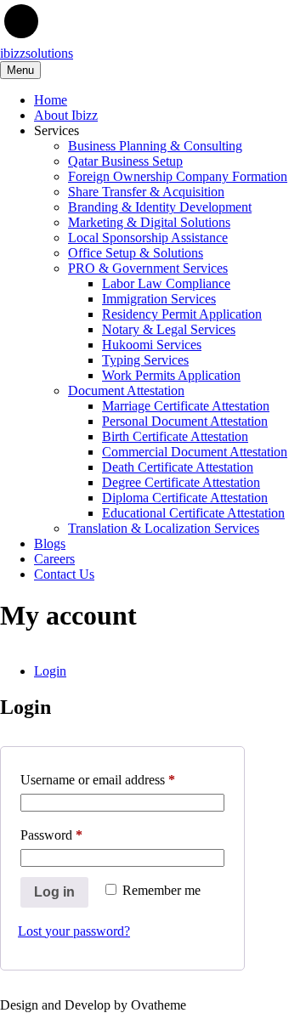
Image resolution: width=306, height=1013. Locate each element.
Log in (54, 892)
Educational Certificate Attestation (193, 513)
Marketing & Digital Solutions (149, 222)
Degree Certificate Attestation (181, 482)
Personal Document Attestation (185, 421)
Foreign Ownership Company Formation (177, 176)
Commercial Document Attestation (194, 451)
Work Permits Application (171, 375)
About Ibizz (66, 115)
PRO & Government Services (148, 268)
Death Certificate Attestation (177, 467)
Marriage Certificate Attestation (185, 406)
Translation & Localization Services (163, 528)
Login (50, 671)
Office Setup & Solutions (135, 253)
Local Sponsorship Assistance (148, 237)
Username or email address (122, 779)
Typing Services (145, 360)
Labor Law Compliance (166, 283)
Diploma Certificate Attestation (185, 497)
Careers (54, 559)
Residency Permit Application (182, 314)
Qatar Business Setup (125, 161)
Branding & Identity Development (160, 207)
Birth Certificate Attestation (175, 436)
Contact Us (64, 574)
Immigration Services (159, 298)
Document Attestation (126, 390)
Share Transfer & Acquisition (146, 191)
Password (75, 834)
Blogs (49, 543)
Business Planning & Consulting (155, 146)
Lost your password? (74, 931)
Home (50, 100)
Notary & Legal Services (168, 329)
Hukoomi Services (151, 344)
